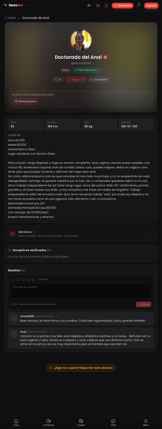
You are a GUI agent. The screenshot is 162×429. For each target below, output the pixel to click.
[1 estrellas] (13, 279)
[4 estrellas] (28, 279)
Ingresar (151, 5)
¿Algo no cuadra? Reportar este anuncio (83, 368)
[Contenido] (98, 6)
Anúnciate (124, 5)
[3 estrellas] (23, 279)
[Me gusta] (58, 316)
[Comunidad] (89, 6)
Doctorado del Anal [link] (36, 18)
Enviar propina (27, 101)
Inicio (12, 18)
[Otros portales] (26, 5)
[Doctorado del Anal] (81, 40)
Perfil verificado (87, 70)
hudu (23, 331)
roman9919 (27, 316)
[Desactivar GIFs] (106, 5)
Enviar (145, 304)
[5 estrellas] (33, 279)
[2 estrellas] (18, 279)
